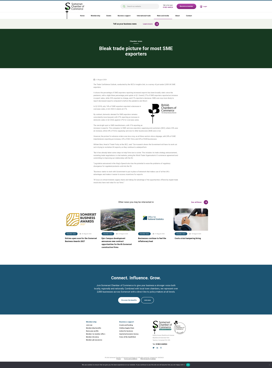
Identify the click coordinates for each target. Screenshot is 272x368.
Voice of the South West (127, 337)
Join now (147, 300)
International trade (144, 16)
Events (108, 16)
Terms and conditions (130, 359)
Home (82, 16)
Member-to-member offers (95, 334)
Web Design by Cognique (148, 359)
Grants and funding (126, 325)
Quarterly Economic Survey (128, 334)
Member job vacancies (94, 340)
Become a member (186, 6)
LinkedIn (157, 347)
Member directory (92, 337)
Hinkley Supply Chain (126, 328)
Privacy (118, 359)
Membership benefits (93, 328)
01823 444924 (168, 7)
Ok (188, 365)
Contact (189, 16)
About (177, 16)
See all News (196, 202)
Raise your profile (92, 331)
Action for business (126, 331)
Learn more (148, 24)
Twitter (153, 347)
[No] (269, 365)
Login (205, 6)
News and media (163, 16)
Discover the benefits (129, 300)
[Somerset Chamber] (74, 11)
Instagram (161, 347)
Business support (124, 16)
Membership (95, 16)
